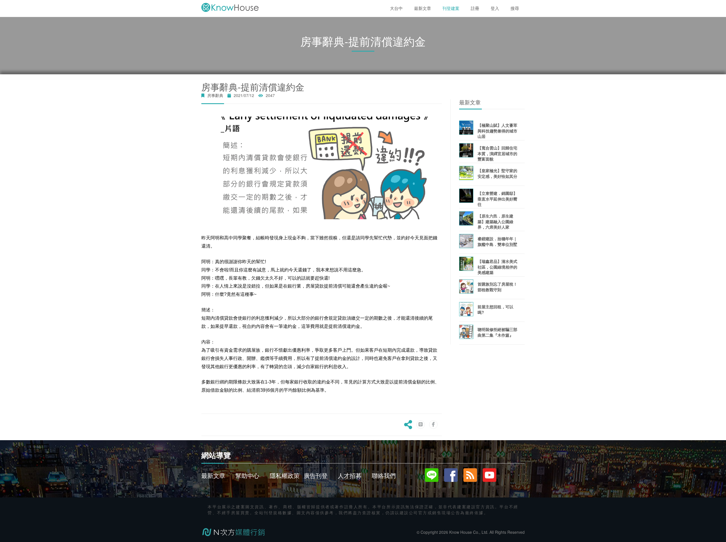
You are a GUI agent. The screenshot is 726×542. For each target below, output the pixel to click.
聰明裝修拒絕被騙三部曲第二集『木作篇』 (497, 332)
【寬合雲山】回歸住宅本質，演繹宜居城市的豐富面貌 (497, 153)
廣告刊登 (316, 475)
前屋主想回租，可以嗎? (495, 309)
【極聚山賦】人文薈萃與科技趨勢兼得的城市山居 (497, 130)
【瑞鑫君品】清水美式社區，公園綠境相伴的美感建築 (497, 266)
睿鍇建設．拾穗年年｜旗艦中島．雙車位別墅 (497, 241)
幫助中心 (247, 475)
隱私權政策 (284, 475)
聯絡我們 (384, 475)
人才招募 (350, 475)
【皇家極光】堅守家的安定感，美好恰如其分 (497, 173)
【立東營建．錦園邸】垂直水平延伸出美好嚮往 (497, 198)
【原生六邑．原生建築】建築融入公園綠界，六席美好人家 (495, 221)
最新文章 (213, 475)
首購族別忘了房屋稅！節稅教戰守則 (497, 286)
